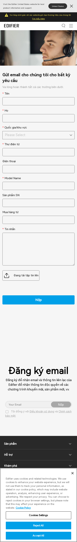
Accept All (38, 535)
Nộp (61, 404)
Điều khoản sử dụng (42, 411)
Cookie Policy (23, 507)
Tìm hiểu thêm (38, 19)
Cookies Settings (38, 515)
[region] (38, 505)
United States (58, 6)
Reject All (38, 525)
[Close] (72, 473)
